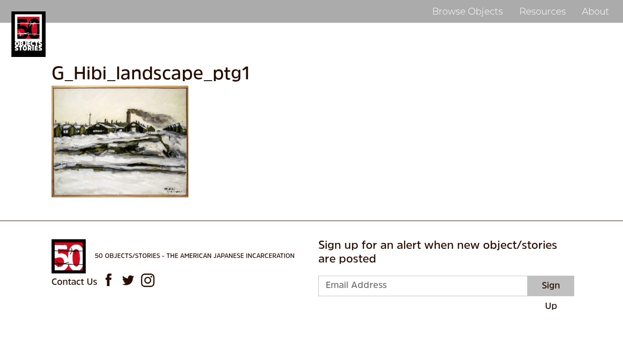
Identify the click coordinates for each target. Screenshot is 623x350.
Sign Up (551, 289)
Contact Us (74, 282)
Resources (542, 11)
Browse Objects (467, 11)
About (595, 11)
